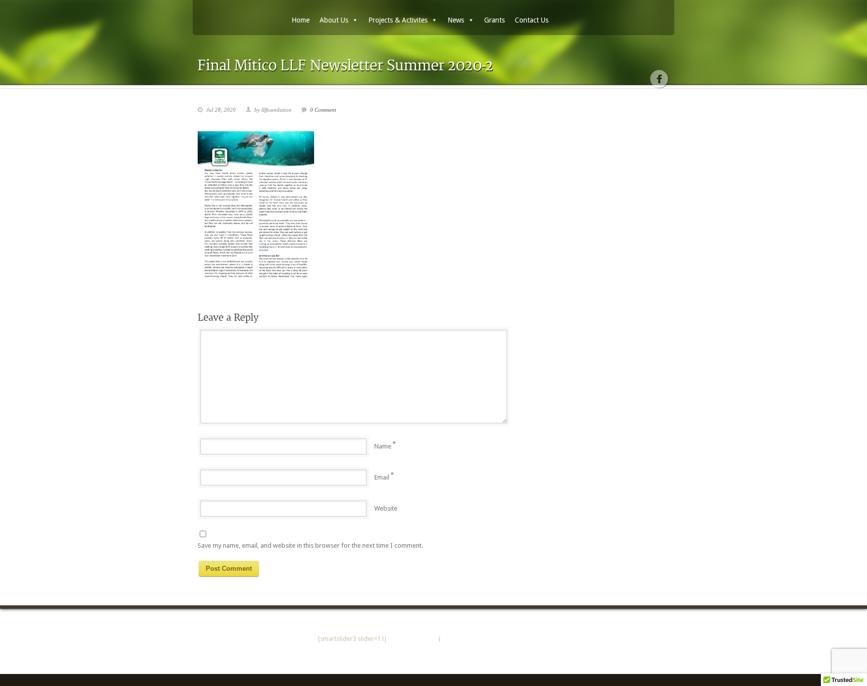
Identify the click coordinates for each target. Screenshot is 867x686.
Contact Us (531, 20)
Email (381, 477)
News (456, 20)
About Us (334, 20)
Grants (494, 20)
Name (382, 446)
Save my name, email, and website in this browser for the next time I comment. (310, 545)
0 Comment (323, 110)
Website (385, 508)
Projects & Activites (397, 20)
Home (301, 20)
